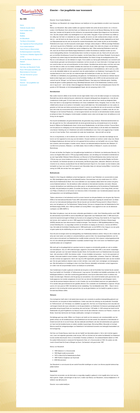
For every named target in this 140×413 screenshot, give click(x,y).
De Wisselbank (24, 38)
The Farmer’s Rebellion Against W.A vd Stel (31, 55)
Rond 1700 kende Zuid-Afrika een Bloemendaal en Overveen (30, 71)
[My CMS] (32, 17)
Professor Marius (25, 64)
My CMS (23, 19)
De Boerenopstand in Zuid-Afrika (30, 52)
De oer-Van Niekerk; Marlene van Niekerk (30, 60)
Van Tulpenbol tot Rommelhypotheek (31, 44)
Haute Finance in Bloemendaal (29, 49)
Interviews (23, 80)
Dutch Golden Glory (26, 30)
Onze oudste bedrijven (27, 46)
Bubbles (22, 36)
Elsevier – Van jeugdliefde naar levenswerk (29, 84)
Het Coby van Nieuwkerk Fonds (30, 67)
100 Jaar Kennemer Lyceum (29, 75)
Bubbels (22, 33)
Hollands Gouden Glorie (27, 28)
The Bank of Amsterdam (27, 41)
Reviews (22, 77)
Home (22, 25)
